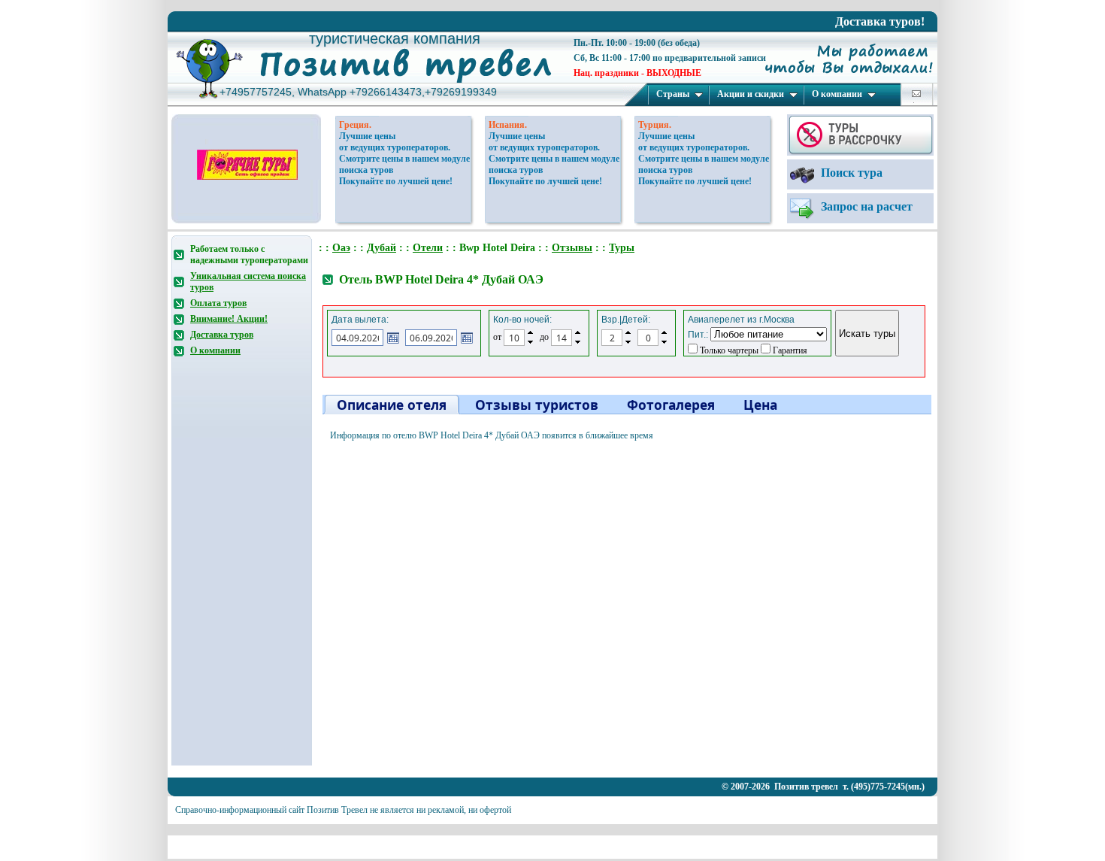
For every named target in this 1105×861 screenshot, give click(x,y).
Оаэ (341, 247)
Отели (428, 247)
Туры (621, 247)
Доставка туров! (880, 21)
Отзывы (572, 247)
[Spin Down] (530, 343)
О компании (837, 94)
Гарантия (788, 350)
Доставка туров (221, 334)
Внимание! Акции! (229, 319)
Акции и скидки (750, 94)
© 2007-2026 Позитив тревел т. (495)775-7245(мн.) (823, 786)
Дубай (381, 247)
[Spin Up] (530, 332)
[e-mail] (916, 93)
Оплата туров (218, 303)
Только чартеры (728, 350)
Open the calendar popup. (393, 337)
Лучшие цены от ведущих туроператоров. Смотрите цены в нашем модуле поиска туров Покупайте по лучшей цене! (404, 158)
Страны (672, 94)
